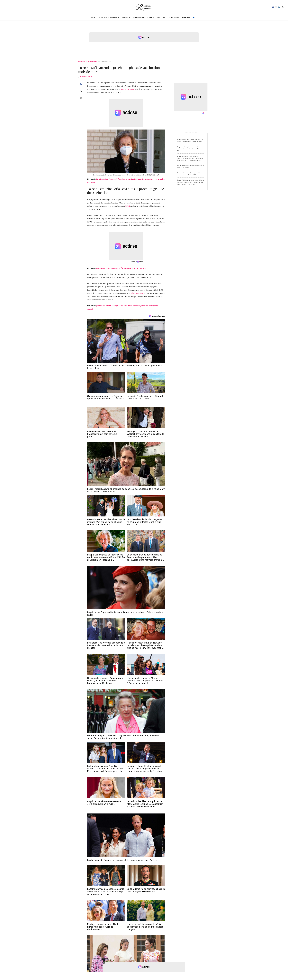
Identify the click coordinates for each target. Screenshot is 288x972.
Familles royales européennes (104, 17)
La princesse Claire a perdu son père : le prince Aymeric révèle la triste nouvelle (190, 140)
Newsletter (174, 17)
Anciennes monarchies (142, 17)
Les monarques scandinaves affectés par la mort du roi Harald (190, 166)
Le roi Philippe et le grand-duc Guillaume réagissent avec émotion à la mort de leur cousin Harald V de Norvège (190, 182)
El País (127, 206)
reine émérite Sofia (127, 89)
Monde (125, 17)
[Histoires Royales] (144, 7)
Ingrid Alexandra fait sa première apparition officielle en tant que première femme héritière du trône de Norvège (190, 158)
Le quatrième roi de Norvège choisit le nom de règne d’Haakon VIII (189, 174)
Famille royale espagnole (87, 61)
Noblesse (161, 17)
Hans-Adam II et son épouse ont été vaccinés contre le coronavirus (121, 268)
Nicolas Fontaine (86, 77)
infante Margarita (136, 293)
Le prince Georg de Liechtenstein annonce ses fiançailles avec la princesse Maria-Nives (190, 149)
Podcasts (186, 17)
